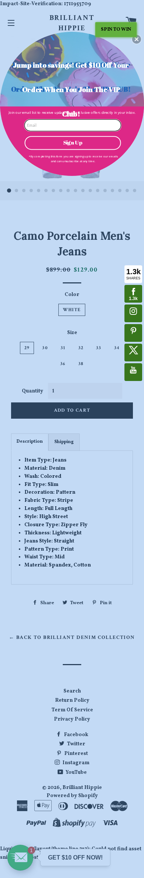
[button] (136, 39)
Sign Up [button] (72, 142)
